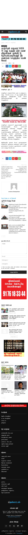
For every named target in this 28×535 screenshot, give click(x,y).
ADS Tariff (4, 486)
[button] (26, 32)
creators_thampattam (14, 191)
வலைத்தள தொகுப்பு (6, 488)
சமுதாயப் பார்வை (17, 372)
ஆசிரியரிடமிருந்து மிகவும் (8, 201)
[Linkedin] (14, 526)
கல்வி (2, 458)
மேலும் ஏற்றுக (13, 336)
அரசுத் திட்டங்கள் (4, 207)
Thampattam (19, 533)
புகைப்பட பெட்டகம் (6, 441)
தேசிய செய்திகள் (4, 388)
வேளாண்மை (4, 465)
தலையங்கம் (4, 439)
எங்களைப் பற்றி (5, 484)
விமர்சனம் (4, 471)
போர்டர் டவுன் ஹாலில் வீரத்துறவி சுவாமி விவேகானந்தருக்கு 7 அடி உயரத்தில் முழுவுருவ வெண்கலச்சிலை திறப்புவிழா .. (21, 170)
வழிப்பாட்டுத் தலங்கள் (7, 444)
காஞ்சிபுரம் (13, 42)
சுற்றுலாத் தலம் (5, 435)
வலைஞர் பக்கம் (5, 467)
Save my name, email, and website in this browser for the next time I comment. (14, 267)
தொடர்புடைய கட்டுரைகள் (8, 198)
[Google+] (10, 526)
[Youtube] (22, 526)
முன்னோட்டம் (4, 469)
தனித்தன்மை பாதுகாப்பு (7, 490)
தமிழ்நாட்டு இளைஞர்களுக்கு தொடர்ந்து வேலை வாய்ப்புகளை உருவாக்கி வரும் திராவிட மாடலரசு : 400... (17, 324)
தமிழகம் (3, 423)
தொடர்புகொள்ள (5, 492)
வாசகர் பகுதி (4, 446)
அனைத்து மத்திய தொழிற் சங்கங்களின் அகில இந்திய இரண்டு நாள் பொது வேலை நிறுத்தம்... (17, 317)
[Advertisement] (14, 15)
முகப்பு (2, 42)
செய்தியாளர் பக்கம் (6, 437)
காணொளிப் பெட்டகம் (7, 433)
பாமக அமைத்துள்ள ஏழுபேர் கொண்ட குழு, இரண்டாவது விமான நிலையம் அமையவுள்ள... (17, 310)
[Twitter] (18, 526)
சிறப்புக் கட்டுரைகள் (6, 463)
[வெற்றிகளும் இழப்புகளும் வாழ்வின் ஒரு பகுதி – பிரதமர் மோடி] (7, 385)
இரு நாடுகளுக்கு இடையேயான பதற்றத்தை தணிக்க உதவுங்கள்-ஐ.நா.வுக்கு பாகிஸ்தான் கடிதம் (16, 331)
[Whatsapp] (6, 526)
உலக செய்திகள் (5, 418)
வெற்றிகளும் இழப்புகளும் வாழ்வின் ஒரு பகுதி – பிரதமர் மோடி (7, 392)
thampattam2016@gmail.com (14, 516)
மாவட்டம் (7, 42)
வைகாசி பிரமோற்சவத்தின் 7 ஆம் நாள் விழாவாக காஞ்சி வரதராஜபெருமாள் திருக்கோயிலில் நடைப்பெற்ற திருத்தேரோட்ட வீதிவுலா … (17, 218)
